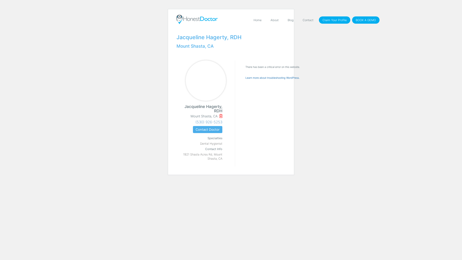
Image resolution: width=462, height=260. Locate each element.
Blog (291, 20)
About (275, 20)
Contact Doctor (208, 129)
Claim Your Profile (334, 20)
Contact (308, 20)
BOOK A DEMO (366, 20)
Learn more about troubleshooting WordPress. (272, 77)
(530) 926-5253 (208, 122)
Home (257, 20)
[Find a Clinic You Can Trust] (197, 19)
